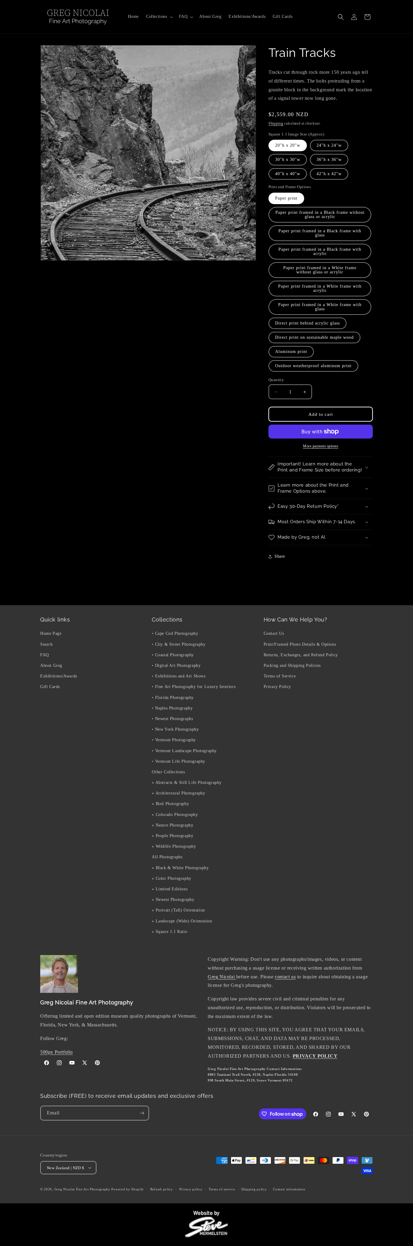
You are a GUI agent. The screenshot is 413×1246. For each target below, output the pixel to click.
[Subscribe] (141, 1113)
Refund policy (161, 1189)
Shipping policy (254, 1189)
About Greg (51, 665)
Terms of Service (280, 676)
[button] (158, 16)
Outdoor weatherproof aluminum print (313, 366)
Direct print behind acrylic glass (307, 323)
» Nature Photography (172, 825)
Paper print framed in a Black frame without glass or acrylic (320, 214)
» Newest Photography (173, 899)
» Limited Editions (169, 889)
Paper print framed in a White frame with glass (320, 306)
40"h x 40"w (287, 173)
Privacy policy (191, 1189)
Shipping (275, 123)
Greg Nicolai (222, 976)
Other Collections (168, 772)
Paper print (286, 198)
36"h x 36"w (329, 159)
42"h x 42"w (329, 173)
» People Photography (172, 835)
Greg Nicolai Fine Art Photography (82, 1189)
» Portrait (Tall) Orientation (178, 910)
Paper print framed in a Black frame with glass (319, 233)
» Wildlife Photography (174, 846)
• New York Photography (175, 729)
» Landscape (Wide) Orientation (182, 921)
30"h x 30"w (287, 159)
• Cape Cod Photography (175, 633)
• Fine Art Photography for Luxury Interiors (194, 686)
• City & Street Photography (178, 644)
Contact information (289, 1189)
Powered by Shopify (127, 1189)
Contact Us (274, 633)
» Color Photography (171, 878)
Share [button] (280, 556)
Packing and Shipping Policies (292, 665)
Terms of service (222, 1189)
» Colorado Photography (175, 814)
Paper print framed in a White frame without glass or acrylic (319, 270)
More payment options (320, 446)
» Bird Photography (170, 803)
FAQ (44, 655)
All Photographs (167, 857)
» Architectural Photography (178, 793)
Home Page (50, 633)
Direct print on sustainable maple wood (314, 337)
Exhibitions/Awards (58, 676)
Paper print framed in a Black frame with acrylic (319, 251)
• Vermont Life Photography (178, 761)
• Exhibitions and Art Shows (178, 676)
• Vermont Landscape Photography (184, 751)
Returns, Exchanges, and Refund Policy (301, 655)
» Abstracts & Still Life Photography (187, 782)
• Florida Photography (173, 697)
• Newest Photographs (172, 718)
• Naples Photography (172, 708)
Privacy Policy (277, 686)
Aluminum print (291, 351)
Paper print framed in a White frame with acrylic (320, 288)
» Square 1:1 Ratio (169, 931)
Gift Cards (50, 686)
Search (46, 644)
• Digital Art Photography (176, 665)
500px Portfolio (56, 1052)
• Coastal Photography (173, 655)
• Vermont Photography (174, 740)
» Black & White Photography (180, 868)
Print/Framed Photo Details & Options (300, 644)
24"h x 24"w (329, 145)
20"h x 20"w (287, 145)
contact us (285, 976)
